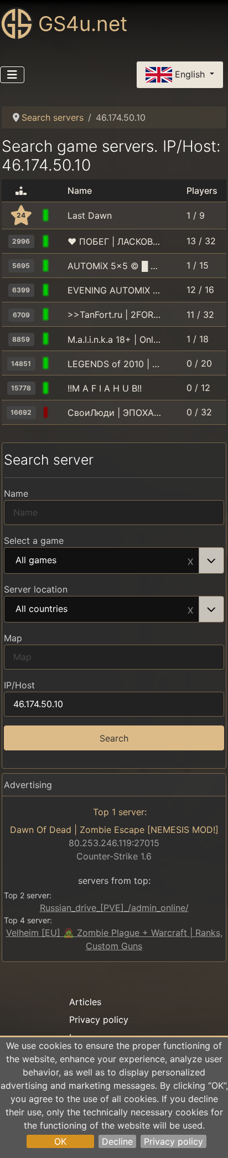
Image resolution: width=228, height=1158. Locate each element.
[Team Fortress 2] (58, 314)
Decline (117, 1141)
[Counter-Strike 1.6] (58, 241)
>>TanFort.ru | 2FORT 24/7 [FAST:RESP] (115, 314)
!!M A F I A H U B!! (105, 388)
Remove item (190, 560)
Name (16, 493)
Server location (36, 589)
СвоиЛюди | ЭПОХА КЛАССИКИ (115, 412)
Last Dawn (90, 215)
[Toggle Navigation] (12, 74)
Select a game (34, 540)
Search (114, 738)
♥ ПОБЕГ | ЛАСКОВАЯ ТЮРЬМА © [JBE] (115, 241)
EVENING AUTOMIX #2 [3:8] (115, 290)
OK (60, 1141)
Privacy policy (173, 1141)
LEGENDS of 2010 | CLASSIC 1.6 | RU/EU (115, 363)
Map (13, 638)
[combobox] (114, 560)
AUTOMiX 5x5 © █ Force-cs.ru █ (115, 265)
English (190, 73)
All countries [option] (41, 609)
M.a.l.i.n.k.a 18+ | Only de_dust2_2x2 (115, 339)
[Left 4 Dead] (58, 215)
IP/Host (19, 685)
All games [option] (35, 560)
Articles (85, 1001)
